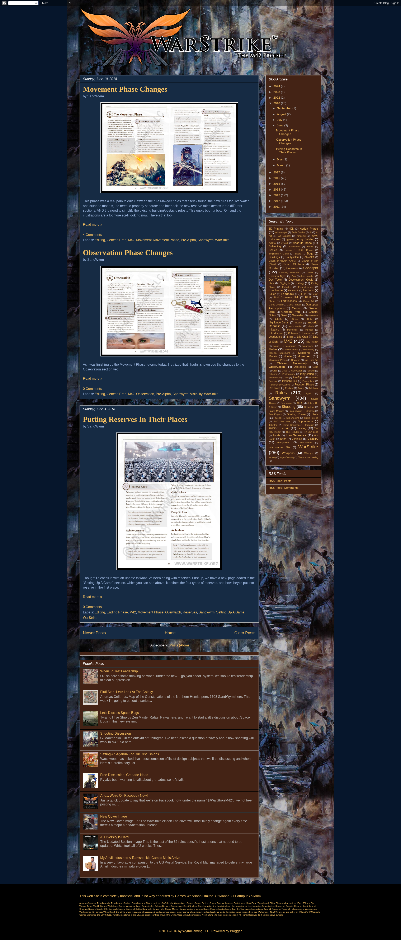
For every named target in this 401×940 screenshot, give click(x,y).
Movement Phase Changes (125, 89)
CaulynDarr (292, 257)
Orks (284, 370)
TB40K (272, 428)
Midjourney (308, 349)
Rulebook (313, 388)
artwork (284, 243)
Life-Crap (302, 336)
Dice (271, 283)
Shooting (288, 407)
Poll (286, 377)
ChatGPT (309, 257)
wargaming (283, 442)
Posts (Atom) (179, 645)
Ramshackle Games (279, 384)
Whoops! (308, 453)
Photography (288, 374)
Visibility (196, 394)
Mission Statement (279, 353)
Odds (315, 367)
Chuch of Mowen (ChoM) (282, 260)
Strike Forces (311, 418)
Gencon (296, 308)
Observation (145, 394)
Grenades (298, 315)
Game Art (308, 301)
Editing (100, 240)
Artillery (272, 243)
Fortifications (289, 301)
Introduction (276, 333)
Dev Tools (275, 279)
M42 (131, 240)
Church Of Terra (293, 264)
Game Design (276, 304)
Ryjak (309, 393)
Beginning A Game (279, 253)
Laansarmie (308, 333)
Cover (310, 272)
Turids (276, 435)
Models (273, 356)
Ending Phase (117, 612)
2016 (277, 178)
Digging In (285, 283)
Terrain (284, 428)
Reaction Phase (304, 384)
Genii (284, 315)
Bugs (310, 253)
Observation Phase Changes (128, 252)
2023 (277, 92)
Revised (289, 388)
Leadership (275, 336)
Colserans (292, 268)
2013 (277, 195)
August (282, 114)
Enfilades (286, 287)
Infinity (310, 326)
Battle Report (305, 250)
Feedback (287, 293)
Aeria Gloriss (298, 232)
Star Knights (275, 414)
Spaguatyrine (295, 411)
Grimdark (313, 315)
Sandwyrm (205, 240)
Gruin (278, 319)
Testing (302, 428)
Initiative (274, 329)
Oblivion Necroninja (292, 363)
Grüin (295, 319)
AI (311, 232)
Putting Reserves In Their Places (135, 419)
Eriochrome (276, 290)
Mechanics (307, 346)
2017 (277, 172)
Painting (311, 370)
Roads (301, 388)
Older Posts (244, 633)
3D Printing (276, 228)
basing (288, 250)
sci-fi (299, 403)
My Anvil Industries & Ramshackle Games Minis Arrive (140, 858)
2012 (277, 200)
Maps (276, 346)
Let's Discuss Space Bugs (119, 713)
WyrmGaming (287, 457)
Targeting (309, 425)
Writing (272, 457)
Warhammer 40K (280, 447)
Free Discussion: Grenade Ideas (124, 775)
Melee (273, 349)
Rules (281, 392)
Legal (290, 337)
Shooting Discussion (115, 733)
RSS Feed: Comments (283, 487)
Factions (308, 290)
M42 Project (312, 342)
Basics (273, 250)
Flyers (272, 301)
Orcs (275, 370)
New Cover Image (113, 816)
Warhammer (306, 442)
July (280, 119)
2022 (277, 97)
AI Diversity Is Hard (114, 837)
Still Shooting (292, 418)
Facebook (293, 290)
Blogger (235, 931)
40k (291, 228)
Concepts (310, 268)
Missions (304, 352)
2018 (277, 103)
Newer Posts (94, 633)
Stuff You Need (282, 421)
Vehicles (297, 439)
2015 (277, 183)
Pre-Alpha (188, 240)
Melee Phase (291, 349)
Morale (287, 356)
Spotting (310, 411)
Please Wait (275, 377)
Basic (310, 246)
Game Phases (294, 304)
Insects (309, 329)
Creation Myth (277, 276)
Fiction (314, 294)
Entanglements (305, 287)
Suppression (305, 421)
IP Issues (293, 333)
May (280, 159)
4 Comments (92, 235)
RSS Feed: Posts (280, 480)
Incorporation (295, 326)
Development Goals (300, 279)
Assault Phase (302, 242)
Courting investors (289, 272)
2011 (276, 206)
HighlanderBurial (278, 322)
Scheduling (286, 403)
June (280, 125)
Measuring (291, 346)
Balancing (275, 246)
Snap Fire (309, 407)
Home (170, 633)
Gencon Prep (116, 240)
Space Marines (276, 411)
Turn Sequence (296, 435)
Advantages (281, 232)
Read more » (92, 224)
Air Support (284, 236)
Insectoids (292, 329)
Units (283, 439)
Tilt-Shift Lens (311, 432)
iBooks (298, 322)
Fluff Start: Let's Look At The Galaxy (126, 692)
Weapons (288, 453)
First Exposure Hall (285, 297)
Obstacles (300, 366)
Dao (294, 276)
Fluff (308, 297)
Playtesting (307, 374)
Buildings (274, 257)
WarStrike (222, 240)
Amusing (301, 236)
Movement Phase (166, 240)
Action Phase (309, 228)
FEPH (304, 294)
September (284, 108)
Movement (144, 240)
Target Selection (291, 425)
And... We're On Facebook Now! (124, 795)
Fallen (272, 294)
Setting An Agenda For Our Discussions (129, 754)
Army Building (305, 239)
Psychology (308, 381)
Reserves (190, 612)
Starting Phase (296, 414)
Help (309, 319)
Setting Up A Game (230, 612)
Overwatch (173, 612)
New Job (295, 360)
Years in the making (308, 457)
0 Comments (92, 389)
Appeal (289, 239)
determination (307, 276)
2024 (277, 86)
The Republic (292, 432)
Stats (314, 414)
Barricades (294, 246)
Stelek (278, 418)
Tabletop (273, 425)
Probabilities (289, 381)
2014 (277, 189)
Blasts (298, 253)
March (281, 165)
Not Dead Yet (311, 360)
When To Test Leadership (119, 671)
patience (273, 374)
